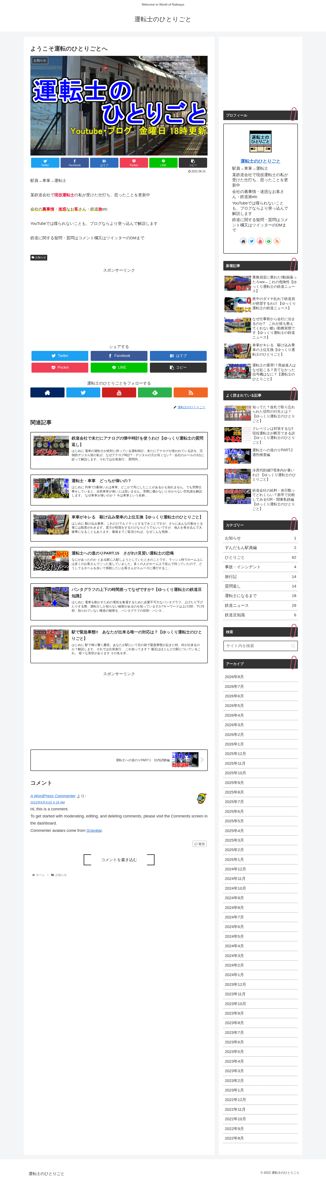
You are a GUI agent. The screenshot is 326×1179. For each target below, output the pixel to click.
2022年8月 (234, 1138)
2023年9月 (234, 1013)
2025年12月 (235, 753)
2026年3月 (234, 725)
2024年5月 (234, 936)
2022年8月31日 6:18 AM (47, 802)
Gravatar (94, 830)
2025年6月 (234, 811)
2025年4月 (234, 831)
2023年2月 (234, 1080)
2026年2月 (234, 734)
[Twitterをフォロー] (83, 392)
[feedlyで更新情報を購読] (155, 392)
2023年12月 (235, 984)
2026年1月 (234, 744)
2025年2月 (234, 850)
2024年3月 (234, 955)
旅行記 (260, 576)
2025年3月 (234, 840)
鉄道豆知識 (260, 615)
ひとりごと (260, 557)
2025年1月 (234, 859)
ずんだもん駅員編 (260, 547)
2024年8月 (234, 907)
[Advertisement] (119, 305)
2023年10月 (235, 1004)
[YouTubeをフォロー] (119, 392)
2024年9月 (234, 898)
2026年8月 (234, 677)
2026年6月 (234, 696)
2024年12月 (235, 869)
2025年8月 (234, 792)
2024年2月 (234, 965)
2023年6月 (234, 1042)
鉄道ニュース (260, 605)
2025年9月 (234, 782)
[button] (293, 645)
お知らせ (40, 257)
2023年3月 (234, 1071)
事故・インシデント (260, 567)
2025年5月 (234, 821)
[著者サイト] (47, 392)
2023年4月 (234, 1061)
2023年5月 (234, 1051)
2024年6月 (234, 926)
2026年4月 (234, 715)
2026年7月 (234, 686)
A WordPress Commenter (53, 796)
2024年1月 (234, 975)
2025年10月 (235, 773)
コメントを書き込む (119, 860)
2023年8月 (234, 1023)
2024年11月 (235, 878)
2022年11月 (235, 1109)
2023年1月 (234, 1090)
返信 (201, 844)
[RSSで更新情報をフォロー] (191, 392)
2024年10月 (235, 888)
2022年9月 (234, 1128)
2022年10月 (235, 1119)
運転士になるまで (260, 595)
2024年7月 (234, 917)
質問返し (260, 586)
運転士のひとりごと (261, 161)
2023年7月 (234, 1032)
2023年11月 (235, 994)
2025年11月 (235, 763)
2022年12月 (235, 1099)
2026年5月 (234, 705)
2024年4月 (234, 946)
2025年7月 (234, 802)
